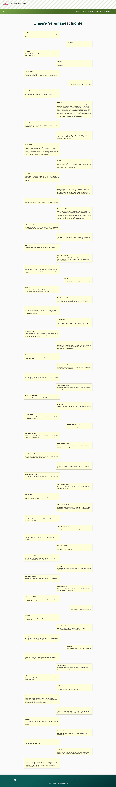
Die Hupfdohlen (104, 11)
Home (77, 11)
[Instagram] (14, 780)
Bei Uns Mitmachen (93, 11)
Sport (82, 11)
